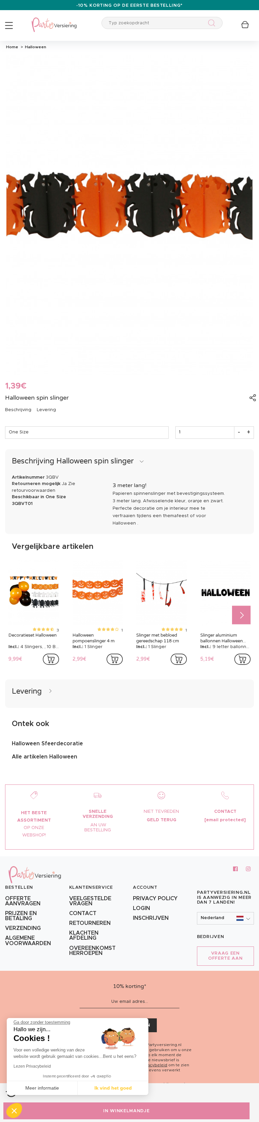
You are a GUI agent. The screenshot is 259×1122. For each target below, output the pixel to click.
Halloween (34, 47)
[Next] (241, 615)
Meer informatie (42, 1088)
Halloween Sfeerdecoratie (47, 743)
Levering (46, 410)
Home (12, 47)
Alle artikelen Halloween (44, 756)
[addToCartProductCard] (51, 659)
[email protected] (225, 820)
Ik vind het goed (113, 1088)
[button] (225, 918)
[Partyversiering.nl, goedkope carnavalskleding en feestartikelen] (54, 20)
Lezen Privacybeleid (32, 1066)
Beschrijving (18, 410)
